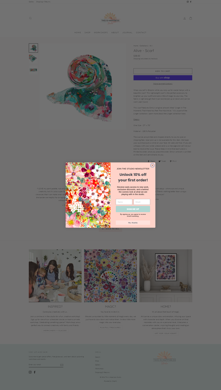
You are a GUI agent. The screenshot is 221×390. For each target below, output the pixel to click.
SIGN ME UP (133, 209)
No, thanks (133, 222)
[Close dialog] (152, 165)
